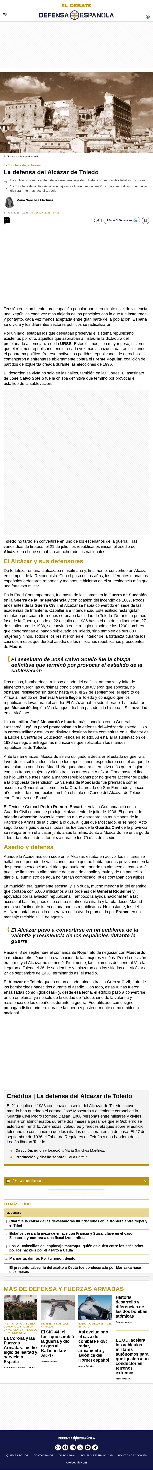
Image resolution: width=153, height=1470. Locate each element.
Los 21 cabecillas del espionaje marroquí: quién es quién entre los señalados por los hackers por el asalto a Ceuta (76, 1248)
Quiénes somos (17, 1455)
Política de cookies (132, 1455)
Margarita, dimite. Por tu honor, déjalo (42, 1258)
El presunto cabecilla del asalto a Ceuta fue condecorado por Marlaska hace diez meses (75, 1269)
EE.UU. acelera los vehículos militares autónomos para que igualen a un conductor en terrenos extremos (132, 1356)
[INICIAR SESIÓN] (148, 17)
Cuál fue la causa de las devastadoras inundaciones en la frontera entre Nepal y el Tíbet (78, 1223)
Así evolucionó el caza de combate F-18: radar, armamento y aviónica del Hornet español (93, 1346)
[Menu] (3, 8)
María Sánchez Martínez (34, 200)
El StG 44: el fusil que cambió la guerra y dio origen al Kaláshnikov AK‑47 (57, 1344)
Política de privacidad (97, 1455)
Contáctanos (43, 1455)
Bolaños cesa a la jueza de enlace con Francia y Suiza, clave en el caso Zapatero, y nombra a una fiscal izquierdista (70, 1235)
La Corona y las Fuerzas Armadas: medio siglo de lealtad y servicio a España (20, 1350)
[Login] (148, 17)
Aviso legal (67, 1455)
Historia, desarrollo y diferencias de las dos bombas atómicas (131, 1306)
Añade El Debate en (119, 220)
